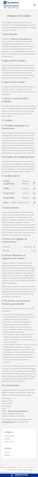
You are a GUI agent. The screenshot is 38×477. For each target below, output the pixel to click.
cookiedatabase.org (7, 422)
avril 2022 (7, 455)
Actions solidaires (9, 436)
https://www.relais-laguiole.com (21, 39)
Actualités (7, 439)
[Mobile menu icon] (34, 5)
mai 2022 (7, 452)
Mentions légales (28, 470)
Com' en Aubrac (18, 470)
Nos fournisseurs (9, 441)
